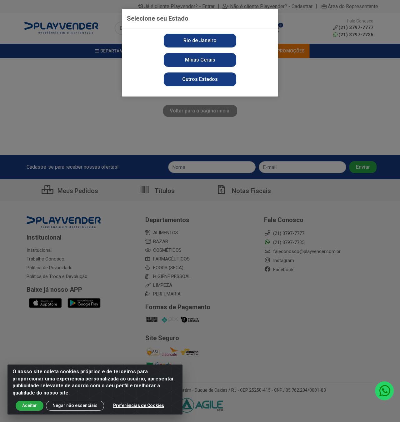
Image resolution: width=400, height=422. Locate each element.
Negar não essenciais (75, 405)
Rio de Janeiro (200, 40)
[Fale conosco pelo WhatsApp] (384, 390)
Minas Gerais (200, 60)
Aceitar (29, 405)
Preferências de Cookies (138, 405)
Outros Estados (200, 79)
